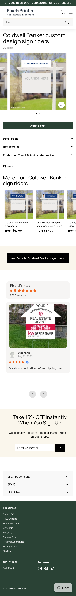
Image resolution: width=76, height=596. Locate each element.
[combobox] (38, 22)
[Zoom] (61, 105)
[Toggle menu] (67, 477)
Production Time (11, 523)
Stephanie (24, 352)
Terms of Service (11, 537)
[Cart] (63, 12)
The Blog (7, 550)
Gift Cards (8, 527)
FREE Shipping (10, 518)
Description (10, 138)
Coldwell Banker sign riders (34, 180)
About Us (7, 532)
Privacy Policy (10, 546)
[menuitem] (38, 477)
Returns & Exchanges (13, 541)
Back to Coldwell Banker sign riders (40, 258)
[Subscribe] (60, 448)
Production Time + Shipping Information (28, 155)
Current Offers (10, 514)
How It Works (11, 147)
